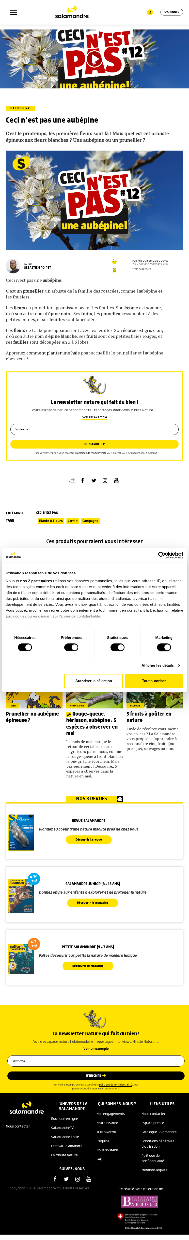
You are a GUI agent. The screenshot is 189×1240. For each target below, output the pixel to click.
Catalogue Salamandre (159, 1132)
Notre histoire (107, 1123)
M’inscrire (91, 444)
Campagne (90, 521)
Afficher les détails (158, 665)
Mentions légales (154, 1170)
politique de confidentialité (91, 453)
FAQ (99, 1159)
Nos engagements (110, 1114)
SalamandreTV (62, 1128)
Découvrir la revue (89, 840)
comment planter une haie (53, 353)
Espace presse (153, 1123)
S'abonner (171, 12)
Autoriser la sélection (93, 681)
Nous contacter (18, 1126)
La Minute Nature (64, 1155)
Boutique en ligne (64, 1119)
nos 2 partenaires (36, 581)
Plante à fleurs (51, 521)
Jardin (73, 521)
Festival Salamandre (66, 1146)
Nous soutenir (107, 1150)
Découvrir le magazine (92, 903)
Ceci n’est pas (20, 108)
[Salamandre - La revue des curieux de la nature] (72, 12)
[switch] (71, 647)
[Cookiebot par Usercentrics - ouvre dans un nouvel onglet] (161, 555)
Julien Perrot (106, 1132)
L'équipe (103, 1141)
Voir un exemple (94, 417)
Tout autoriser (154, 681)
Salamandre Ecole (65, 1137)
